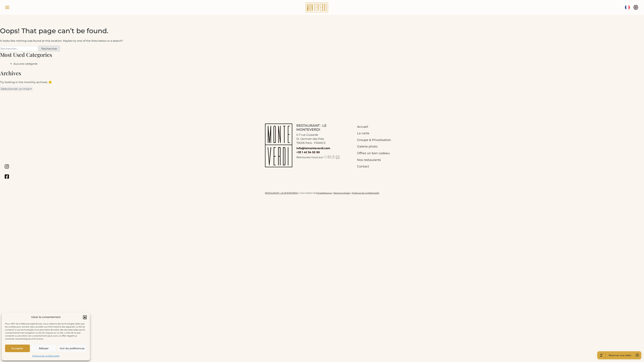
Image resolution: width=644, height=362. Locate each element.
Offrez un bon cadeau (373, 153)
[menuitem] (627, 7)
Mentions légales (341, 193)
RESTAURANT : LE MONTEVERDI (281, 193)
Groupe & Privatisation (374, 140)
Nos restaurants (369, 160)
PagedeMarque (324, 193)
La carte (363, 133)
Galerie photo (367, 146)
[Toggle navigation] (7, 7)
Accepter (17, 348)
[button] (85, 317)
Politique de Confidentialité (46, 356)
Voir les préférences (72, 348)
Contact (363, 166)
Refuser (44, 348)
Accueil (362, 127)
